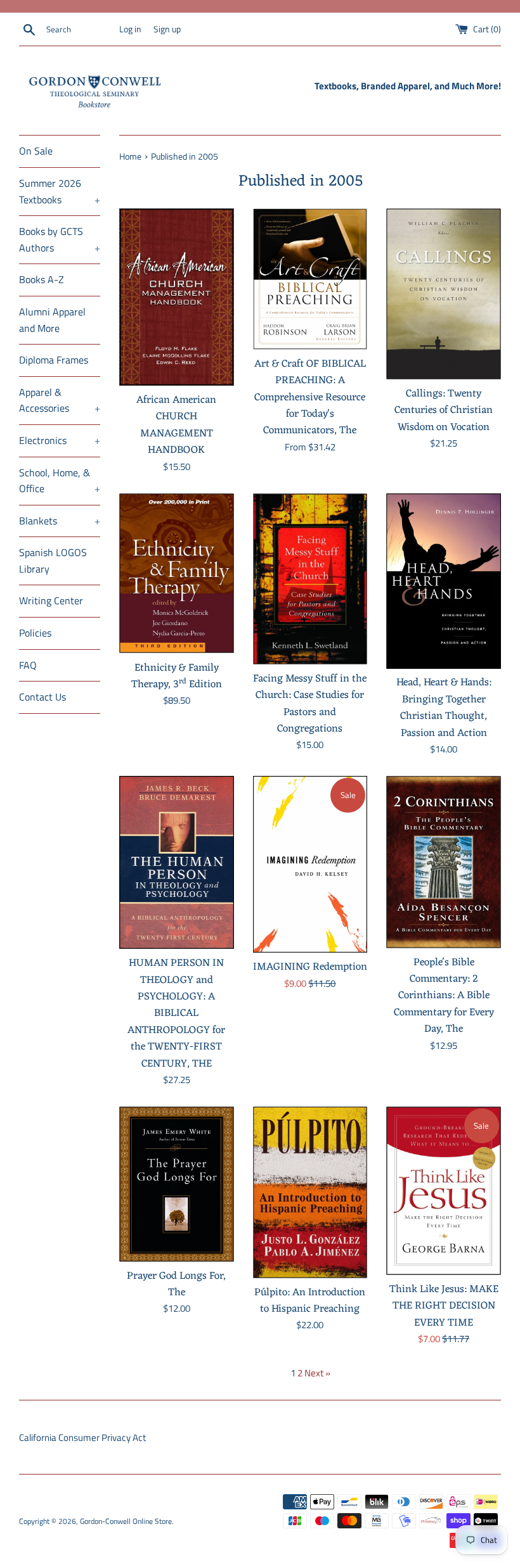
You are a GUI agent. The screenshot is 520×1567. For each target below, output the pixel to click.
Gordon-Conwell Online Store (126, 1521)
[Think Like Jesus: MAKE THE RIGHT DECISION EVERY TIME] (443, 1191)
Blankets (59, 520)
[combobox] (80, 29)
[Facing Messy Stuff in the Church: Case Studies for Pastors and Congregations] (310, 578)
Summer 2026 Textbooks (59, 191)
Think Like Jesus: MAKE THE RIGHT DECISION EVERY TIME (443, 1306)
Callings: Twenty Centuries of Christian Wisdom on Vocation (443, 410)
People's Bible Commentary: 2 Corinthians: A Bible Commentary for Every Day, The (444, 996)
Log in (130, 29)
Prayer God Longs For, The (176, 1284)
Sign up (167, 29)
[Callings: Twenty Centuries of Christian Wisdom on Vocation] (443, 293)
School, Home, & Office (59, 481)
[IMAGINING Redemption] (310, 864)
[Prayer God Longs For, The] (176, 1184)
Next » (317, 1373)
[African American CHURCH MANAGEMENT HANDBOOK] (176, 297)
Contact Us (42, 696)
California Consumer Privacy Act (82, 1437)
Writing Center (51, 600)
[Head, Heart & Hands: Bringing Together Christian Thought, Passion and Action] (443, 581)
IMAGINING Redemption (310, 967)
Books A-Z (41, 279)
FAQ (28, 665)
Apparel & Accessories (59, 400)
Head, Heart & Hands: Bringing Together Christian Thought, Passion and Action (443, 707)
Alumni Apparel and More (52, 320)
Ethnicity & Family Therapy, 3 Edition (176, 676)
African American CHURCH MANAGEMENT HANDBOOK (176, 425)
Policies (35, 632)
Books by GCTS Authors (59, 239)
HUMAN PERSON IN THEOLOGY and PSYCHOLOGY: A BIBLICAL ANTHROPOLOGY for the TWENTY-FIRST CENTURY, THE (176, 1013)
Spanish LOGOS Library (53, 560)
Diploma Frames (53, 359)
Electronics (59, 440)
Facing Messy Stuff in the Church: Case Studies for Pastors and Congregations (310, 703)
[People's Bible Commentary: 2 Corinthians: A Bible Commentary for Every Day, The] (443, 862)
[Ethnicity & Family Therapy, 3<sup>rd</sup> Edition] (176, 573)
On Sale (36, 150)
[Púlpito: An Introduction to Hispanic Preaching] (310, 1192)
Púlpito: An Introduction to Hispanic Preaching (309, 1300)
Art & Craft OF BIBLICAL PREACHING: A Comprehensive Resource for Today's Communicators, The (310, 397)
